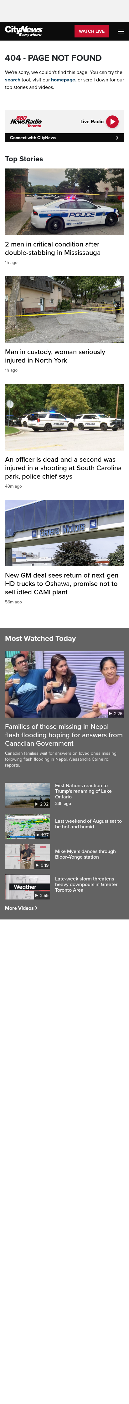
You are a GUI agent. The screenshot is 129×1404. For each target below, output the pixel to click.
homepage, (63, 80)
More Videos (19, 908)
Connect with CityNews (33, 137)
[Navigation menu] (121, 31)
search (12, 80)
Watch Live (92, 31)
